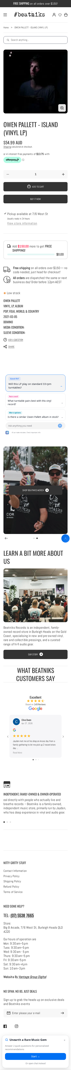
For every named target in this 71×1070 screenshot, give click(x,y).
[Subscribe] (63, 1013)
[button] (33, 346)
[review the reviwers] (14, 730)
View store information (22, 223)
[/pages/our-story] (35, 595)
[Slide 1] (34, 538)
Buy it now (35, 199)
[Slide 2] (37, 538)
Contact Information (15, 871)
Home (6, 27)
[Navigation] (5, 14)
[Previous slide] (6, 538)
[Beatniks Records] (30, 14)
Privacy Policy (11, 876)
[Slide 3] (10, 822)
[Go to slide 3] (38, 759)
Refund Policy (11, 886)
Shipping (7, 146)
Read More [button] (17, 752)
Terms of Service (13, 892)
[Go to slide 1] (33, 759)
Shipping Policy (12, 881)
